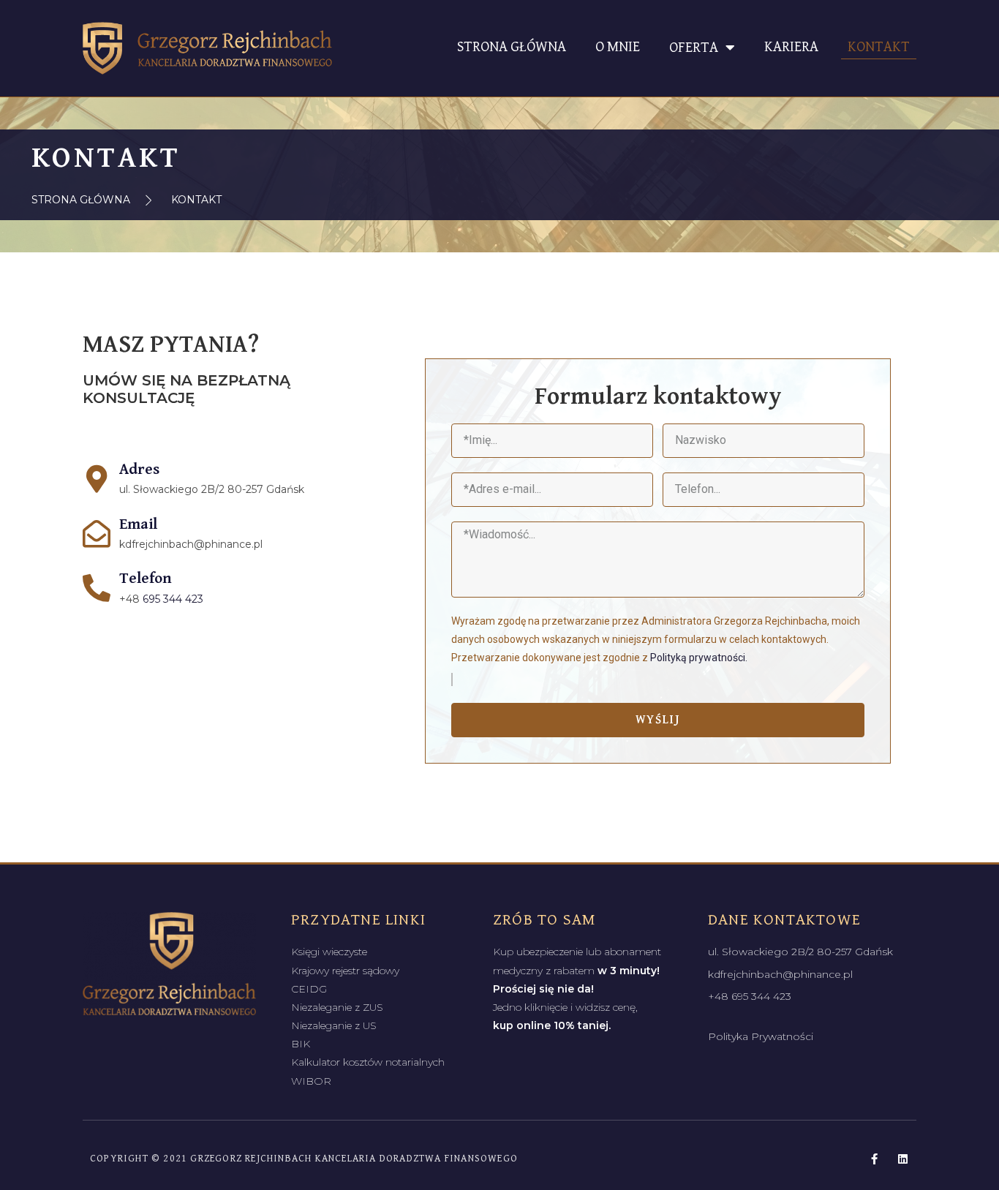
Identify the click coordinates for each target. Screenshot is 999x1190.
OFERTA (693, 47)
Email (138, 524)
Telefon (145, 578)
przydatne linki (358, 920)
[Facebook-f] (874, 1158)
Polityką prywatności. (698, 657)
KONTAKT (879, 47)
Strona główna (511, 47)
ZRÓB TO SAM (544, 920)
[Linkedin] (902, 1158)
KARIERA (791, 47)
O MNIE (617, 47)
